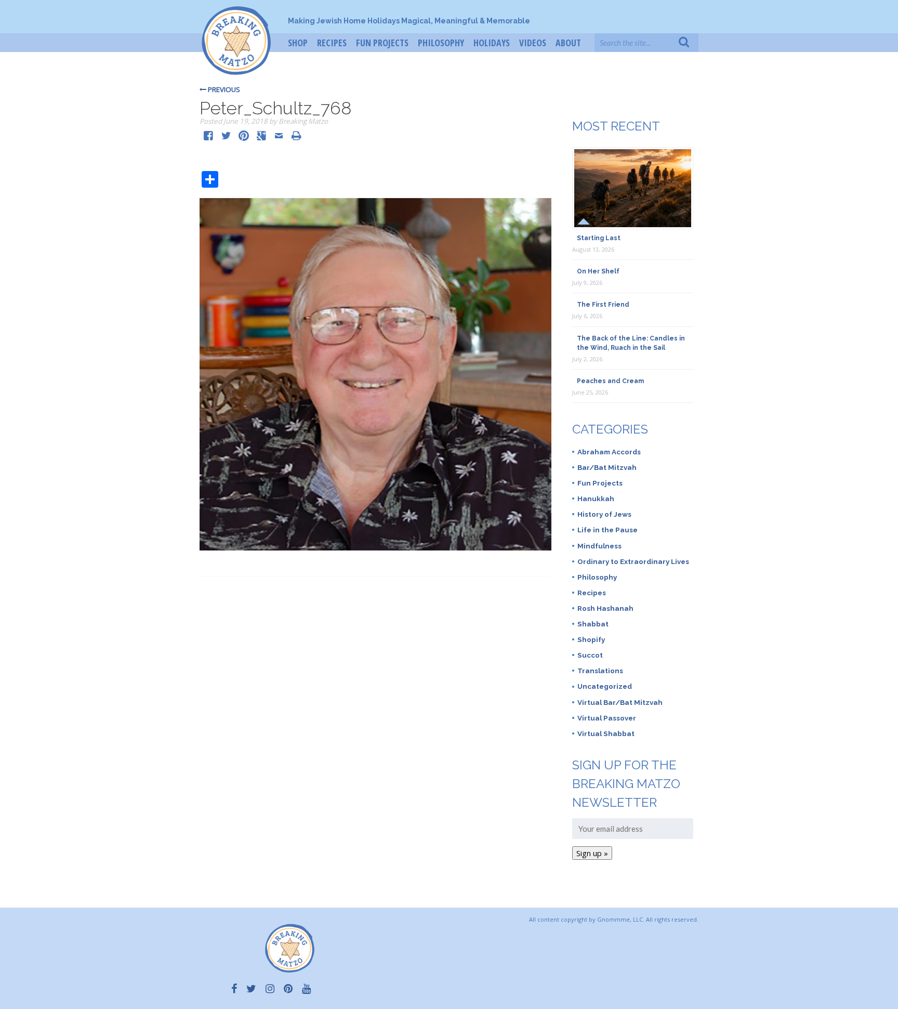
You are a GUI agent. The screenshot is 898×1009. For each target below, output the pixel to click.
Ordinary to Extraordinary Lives (633, 561)
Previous (223, 89)
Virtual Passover (606, 718)
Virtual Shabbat (606, 733)
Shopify (591, 639)
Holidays (491, 42)
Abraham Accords (609, 452)
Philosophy (441, 42)
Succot (590, 655)
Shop (298, 42)
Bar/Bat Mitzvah (607, 467)
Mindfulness (599, 546)
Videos (532, 42)
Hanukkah (595, 498)
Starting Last (598, 238)
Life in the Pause (607, 530)
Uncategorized (604, 686)
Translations (600, 670)
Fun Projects (382, 42)
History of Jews (604, 514)
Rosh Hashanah (605, 608)
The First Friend (603, 304)
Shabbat (593, 624)
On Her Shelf (598, 271)
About (568, 42)
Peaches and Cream (610, 381)
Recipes (332, 42)
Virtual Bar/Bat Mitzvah (620, 702)
